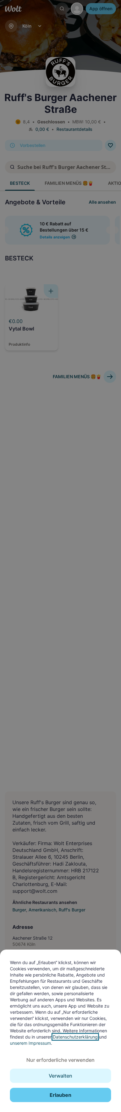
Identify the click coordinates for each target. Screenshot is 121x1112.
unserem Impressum (30, 1043)
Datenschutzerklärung (75, 1036)
